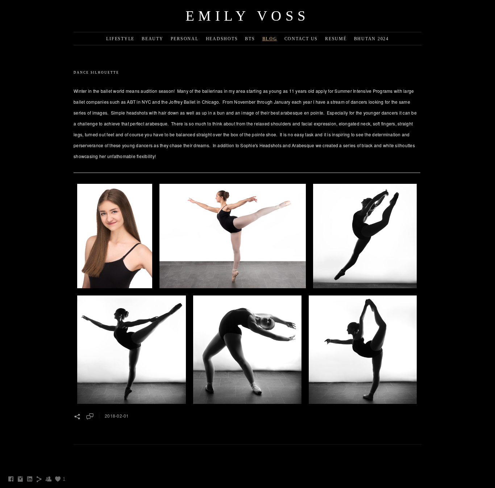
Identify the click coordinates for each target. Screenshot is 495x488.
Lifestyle (120, 38)
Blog (269, 38)
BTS (250, 38)
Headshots (222, 38)
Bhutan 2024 (371, 38)
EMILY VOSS (248, 16)
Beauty (152, 38)
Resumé (336, 38)
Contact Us (301, 38)
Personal (185, 38)
